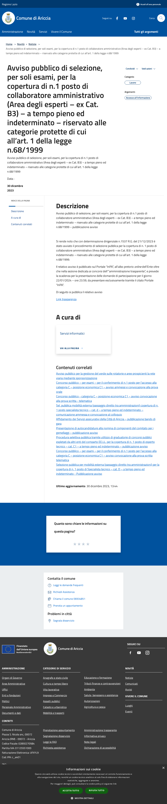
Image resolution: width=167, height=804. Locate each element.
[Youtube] (124, 18)
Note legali (90, 742)
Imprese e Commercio (55, 695)
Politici (5, 701)
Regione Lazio (9, 4)
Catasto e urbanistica (55, 707)
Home (9, 44)
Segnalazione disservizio (56, 736)
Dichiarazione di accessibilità (100, 748)
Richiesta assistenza (54, 748)
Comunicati (131, 684)
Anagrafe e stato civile (55, 678)
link (114, 783)
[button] (83, 798)
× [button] (163, 768)
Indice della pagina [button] (20, 200)
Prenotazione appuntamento (59, 730)
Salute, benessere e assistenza (101, 695)
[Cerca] (161, 18)
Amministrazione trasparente (100, 730)
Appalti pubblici (51, 701)
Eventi (128, 711)
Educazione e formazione (98, 678)
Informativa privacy (95, 736)
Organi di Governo (12, 678)
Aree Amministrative (13, 684)
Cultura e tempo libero (55, 684)
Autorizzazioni (92, 701)
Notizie (32, 44)
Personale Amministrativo (16, 707)
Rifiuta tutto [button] (96, 790)
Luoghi (129, 706)
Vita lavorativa (51, 689)
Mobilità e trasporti (53, 713)
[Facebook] (116, 18)
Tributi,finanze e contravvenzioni (102, 683)
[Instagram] (132, 18)
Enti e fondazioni (11, 695)
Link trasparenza (66, 299)
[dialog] (83, 784)
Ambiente (89, 689)
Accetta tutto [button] (71, 790)
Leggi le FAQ (50, 742)
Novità (20, 44)
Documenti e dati (11, 713)
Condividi (130, 68)
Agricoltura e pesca (94, 707)
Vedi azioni (147, 68)
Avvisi (128, 689)
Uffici (5, 689)
